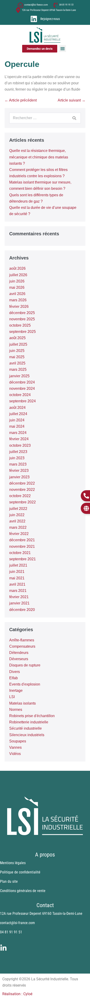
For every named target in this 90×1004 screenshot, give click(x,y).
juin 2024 (16, 420)
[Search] (74, 118)
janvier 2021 (19, 603)
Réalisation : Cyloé (17, 994)
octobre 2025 (20, 325)
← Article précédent (21, 100)
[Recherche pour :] (45, 118)
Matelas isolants (22, 703)
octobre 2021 (20, 553)
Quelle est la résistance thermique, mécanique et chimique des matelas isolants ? (38, 157)
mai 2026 (16, 287)
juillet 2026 (18, 275)
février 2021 (19, 597)
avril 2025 (17, 363)
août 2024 (17, 408)
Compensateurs (22, 646)
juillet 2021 (18, 565)
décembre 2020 (22, 610)
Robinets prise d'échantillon (32, 716)
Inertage (16, 690)
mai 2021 (16, 578)
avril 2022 (17, 521)
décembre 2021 (22, 540)
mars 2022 (18, 527)
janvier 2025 (19, 376)
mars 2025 (18, 369)
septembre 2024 (22, 401)
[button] (62, 48)
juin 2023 (16, 458)
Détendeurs (18, 653)
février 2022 (19, 534)
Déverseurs (18, 659)
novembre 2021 (22, 546)
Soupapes (17, 741)
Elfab (13, 678)
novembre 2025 (22, 319)
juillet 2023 (18, 452)
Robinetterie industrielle (28, 722)
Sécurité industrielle (25, 728)
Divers (14, 672)
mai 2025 (16, 357)
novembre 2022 (22, 490)
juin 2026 (16, 281)
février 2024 (19, 439)
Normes (15, 710)
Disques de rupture (24, 665)
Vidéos (15, 754)
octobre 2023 (20, 445)
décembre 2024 (22, 382)
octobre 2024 (20, 395)
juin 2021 (16, 572)
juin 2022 (16, 515)
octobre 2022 (20, 496)
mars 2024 (18, 433)
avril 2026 (17, 294)
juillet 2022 (18, 509)
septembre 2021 (22, 559)
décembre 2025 (22, 313)
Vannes (15, 747)
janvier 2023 (19, 477)
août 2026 (17, 268)
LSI (12, 697)
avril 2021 (17, 584)
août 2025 (17, 338)
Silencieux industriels (26, 735)
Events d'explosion (24, 684)
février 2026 (19, 306)
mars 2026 (18, 300)
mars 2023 (18, 464)
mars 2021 (18, 591)
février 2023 (19, 470)
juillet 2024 (18, 414)
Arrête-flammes (21, 640)
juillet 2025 (18, 344)
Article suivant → (71, 100)
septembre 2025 (22, 332)
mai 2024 (16, 426)
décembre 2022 (22, 483)
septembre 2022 (22, 502)
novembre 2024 (22, 388)
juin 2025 (16, 351)
